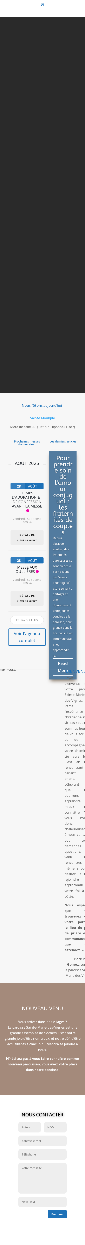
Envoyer (57, 1214)
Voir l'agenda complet (27, 637)
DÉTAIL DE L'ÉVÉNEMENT (27, 537)
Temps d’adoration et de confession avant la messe (27, 499)
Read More (63, 667)
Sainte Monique (42, 418)
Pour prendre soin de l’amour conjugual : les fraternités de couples (63, 495)
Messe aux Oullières (26, 569)
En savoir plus (27, 620)
